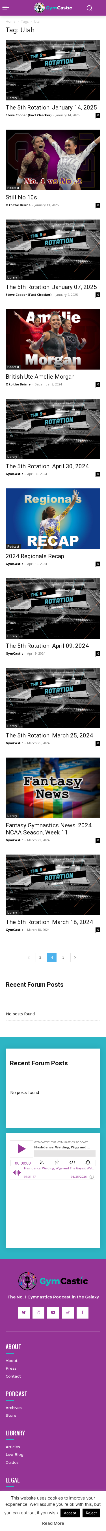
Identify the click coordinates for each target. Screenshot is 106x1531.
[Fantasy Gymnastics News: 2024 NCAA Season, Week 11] (53, 788)
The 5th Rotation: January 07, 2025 (51, 287)
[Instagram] (38, 1313)
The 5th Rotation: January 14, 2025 (51, 107)
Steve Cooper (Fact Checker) (28, 115)
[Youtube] (53, 1313)
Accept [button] (70, 1513)
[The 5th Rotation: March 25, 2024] (53, 698)
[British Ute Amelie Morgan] (53, 339)
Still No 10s (21, 197)
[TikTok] (68, 1313)
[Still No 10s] (53, 160)
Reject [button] (91, 1513)
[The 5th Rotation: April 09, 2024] (53, 608)
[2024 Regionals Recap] (53, 518)
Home (11, 21)
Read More (53, 1523)
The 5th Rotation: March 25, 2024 (49, 735)
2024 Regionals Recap (35, 556)
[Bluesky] (24, 1313)
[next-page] (75, 957)
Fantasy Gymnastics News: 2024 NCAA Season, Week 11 (49, 829)
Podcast (13, 188)
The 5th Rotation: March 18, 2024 (49, 922)
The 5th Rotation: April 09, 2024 (47, 645)
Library (12, 98)
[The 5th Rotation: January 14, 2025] (53, 70)
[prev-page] (28, 957)
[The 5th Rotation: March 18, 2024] (53, 885)
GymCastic (14, 474)
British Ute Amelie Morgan (40, 376)
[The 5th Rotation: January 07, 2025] (53, 250)
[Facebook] (82, 1313)
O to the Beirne (18, 205)
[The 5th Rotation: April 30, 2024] (53, 429)
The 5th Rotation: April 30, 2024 (47, 466)
